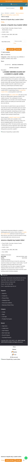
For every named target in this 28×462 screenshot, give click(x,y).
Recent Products (6, 335)
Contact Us (4, 295)
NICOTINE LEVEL (6, 41)
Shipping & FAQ (6, 300)
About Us (4, 293)
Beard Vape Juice (15, 56)
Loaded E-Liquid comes (14, 117)
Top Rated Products (6, 337)
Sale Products (5, 330)
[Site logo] (14, 4)
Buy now (18, 49)
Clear (15, 43)
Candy (3, 312)
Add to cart (10, 49)
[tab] (8, 64)
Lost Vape (4, 316)
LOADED (12, 13)
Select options (10, 460)
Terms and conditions (7, 302)
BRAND (7, 13)
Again (3, 314)
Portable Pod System (7, 319)
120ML (8, 56)
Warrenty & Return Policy (8, 305)
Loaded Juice (5, 328)
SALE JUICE (14, 58)
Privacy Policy (5, 298)
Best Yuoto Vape (6, 332)
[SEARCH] (21, 8)
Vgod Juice (4, 326)
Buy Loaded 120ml (14, 94)
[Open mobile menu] (1, 4)
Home (2, 13)
